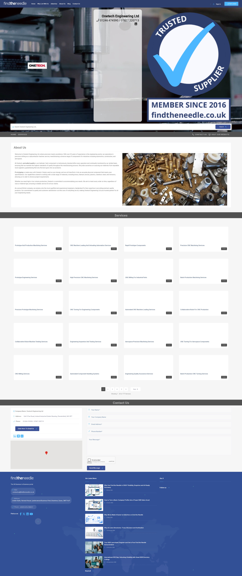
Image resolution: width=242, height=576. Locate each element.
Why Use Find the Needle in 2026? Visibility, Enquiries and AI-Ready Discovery (127, 486)
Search (221, 127)
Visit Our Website (220, 134)
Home (33, 4)
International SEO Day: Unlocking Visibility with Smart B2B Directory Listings (126, 558)
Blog (69, 4)
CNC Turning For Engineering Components (85, 310)
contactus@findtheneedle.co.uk (23, 492)
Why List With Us (43, 4)
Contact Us (76, 4)
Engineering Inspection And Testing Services (85, 342)
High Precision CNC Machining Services (84, 277)
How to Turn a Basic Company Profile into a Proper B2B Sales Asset (127, 500)
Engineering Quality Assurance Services (139, 374)
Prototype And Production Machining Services (31, 245)
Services (22, 134)
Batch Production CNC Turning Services (194, 374)
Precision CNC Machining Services (192, 245)
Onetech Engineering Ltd (120, 16)
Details (58, 248)
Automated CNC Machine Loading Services (140, 310)
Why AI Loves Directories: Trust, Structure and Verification (124, 528)
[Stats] (22, 436)
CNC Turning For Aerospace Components (194, 342)
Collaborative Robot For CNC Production (194, 310)
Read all (88, 571)
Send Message (94, 468)
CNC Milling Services (22, 374)
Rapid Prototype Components (135, 245)
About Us (62, 4)
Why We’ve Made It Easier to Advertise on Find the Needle (123, 515)
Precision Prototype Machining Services (29, 310)
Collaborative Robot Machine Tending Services (31, 342)
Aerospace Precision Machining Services (139, 342)
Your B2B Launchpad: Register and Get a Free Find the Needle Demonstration (125, 544)
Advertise (54, 4)
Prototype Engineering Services (26, 277)
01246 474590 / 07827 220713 (119, 20)
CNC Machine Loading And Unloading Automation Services (90, 245)
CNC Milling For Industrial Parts (136, 277)
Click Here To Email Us (26, 429)
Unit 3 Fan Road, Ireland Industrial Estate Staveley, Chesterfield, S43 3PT (48, 416)
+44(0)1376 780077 (26, 507)
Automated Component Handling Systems (84, 374)
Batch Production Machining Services (193, 277)
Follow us (163, 488)
